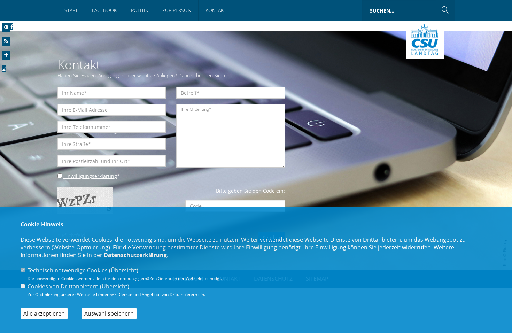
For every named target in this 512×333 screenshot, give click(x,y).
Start (71, 10)
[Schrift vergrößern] (6, 55)
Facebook (104, 10)
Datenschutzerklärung (135, 255)
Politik (139, 10)
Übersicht (124, 270)
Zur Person (176, 10)
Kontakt (215, 10)
